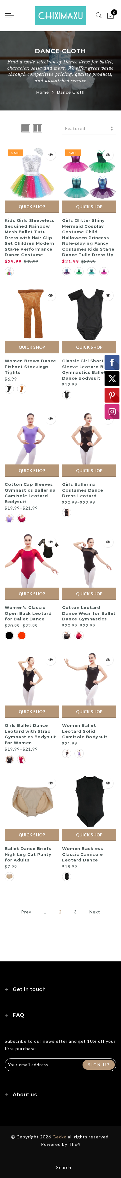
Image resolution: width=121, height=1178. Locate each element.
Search (63, 1167)
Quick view (50, 154)
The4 (74, 1144)
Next (94, 911)
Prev (26, 911)
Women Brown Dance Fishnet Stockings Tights (30, 366)
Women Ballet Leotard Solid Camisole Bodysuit (85, 731)
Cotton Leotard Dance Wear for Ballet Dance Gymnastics (89, 613)
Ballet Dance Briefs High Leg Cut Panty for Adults (28, 854)
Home (42, 92)
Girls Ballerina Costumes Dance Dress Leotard (82, 490)
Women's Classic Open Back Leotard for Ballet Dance (28, 613)
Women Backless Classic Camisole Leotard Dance (82, 854)
